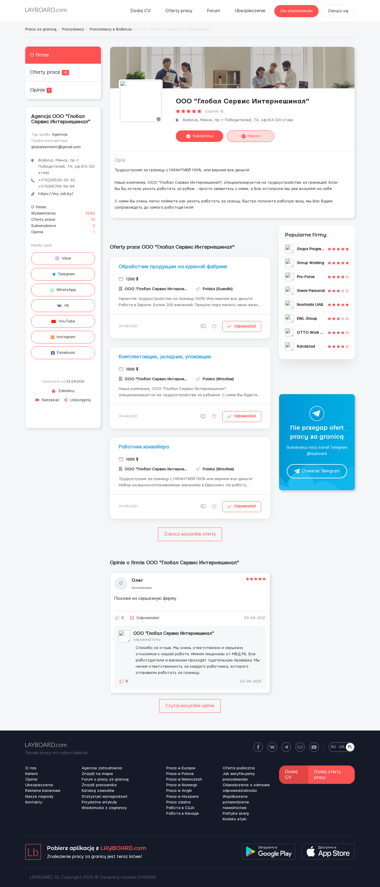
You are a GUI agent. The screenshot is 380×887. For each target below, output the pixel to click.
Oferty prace (48, 72)
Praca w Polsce (180, 774)
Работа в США (180, 808)
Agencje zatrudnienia (102, 768)
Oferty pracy (178, 11)
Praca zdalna (178, 802)
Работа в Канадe (182, 813)
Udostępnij (80, 400)
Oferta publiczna (239, 768)
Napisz (254, 136)
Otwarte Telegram (321, 471)
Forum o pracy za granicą (105, 779)
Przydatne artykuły (99, 802)
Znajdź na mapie (97, 774)
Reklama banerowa (42, 791)
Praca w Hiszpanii (182, 797)
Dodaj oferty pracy (327, 775)
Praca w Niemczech (184, 779)
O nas (31, 768)
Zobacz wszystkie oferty (190, 534)
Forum (213, 11)
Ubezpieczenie (250, 11)
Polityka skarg (236, 813)
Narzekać (50, 400)
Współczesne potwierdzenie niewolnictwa (236, 802)
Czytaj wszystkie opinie (189, 706)
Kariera (31, 774)
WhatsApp (66, 290)
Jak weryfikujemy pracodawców (239, 776)
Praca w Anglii (179, 791)
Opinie (40, 89)
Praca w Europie (180, 768)
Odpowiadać (245, 326)
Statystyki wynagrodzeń (104, 797)
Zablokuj (66, 391)
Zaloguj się (338, 11)
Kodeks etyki (234, 819)
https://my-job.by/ (56, 194)
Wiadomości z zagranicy (104, 808)
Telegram (66, 274)
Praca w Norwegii (181, 785)
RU (333, 747)
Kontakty (33, 802)
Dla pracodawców (296, 11)
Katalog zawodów (98, 791)
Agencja (59, 134)
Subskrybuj (203, 136)
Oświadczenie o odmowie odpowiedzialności (246, 788)
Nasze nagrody (39, 797)
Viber (66, 258)
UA (341, 747)
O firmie (39, 54)
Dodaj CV (141, 11)
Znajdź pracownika (99, 785)
